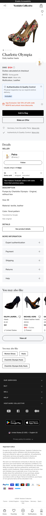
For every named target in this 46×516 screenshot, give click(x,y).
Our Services (10, 380)
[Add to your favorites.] (19, 316)
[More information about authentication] (41, 86)
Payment (9, 251)
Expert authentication (15, 242)
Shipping (10, 260)
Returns (9, 269)
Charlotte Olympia (17, 55)
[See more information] (42, 104)
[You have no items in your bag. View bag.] (41, 5)
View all (23, 338)
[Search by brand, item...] (4, 5)
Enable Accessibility (23, 1)
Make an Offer (23, 120)
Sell (6, 392)
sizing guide (13, 74)
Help (8, 278)
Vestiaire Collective (14, 403)
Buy (5, 386)
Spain (39, 501)
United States (25, 501)
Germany (33, 501)
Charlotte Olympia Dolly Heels (15, 366)
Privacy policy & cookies (22, 439)
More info (17, 77)
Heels (23, 354)
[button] (41, 5)
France (5, 501)
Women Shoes (9, 354)
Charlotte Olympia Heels (13, 360)
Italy (23, 503)
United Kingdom (14, 501)
